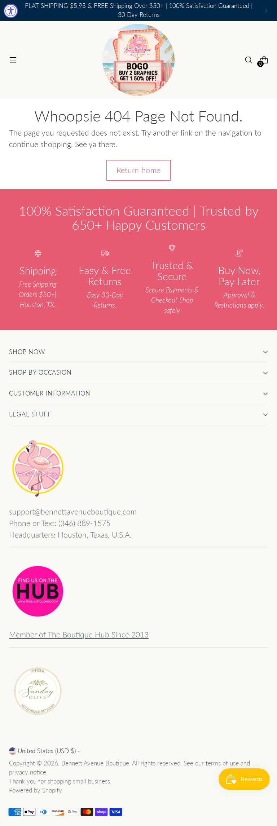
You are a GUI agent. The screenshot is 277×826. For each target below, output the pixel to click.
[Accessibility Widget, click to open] (11, 11)
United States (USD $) (47, 751)
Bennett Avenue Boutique (95, 763)
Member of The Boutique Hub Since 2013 (79, 634)
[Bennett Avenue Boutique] (138, 60)
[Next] (266, 10)
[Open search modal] (248, 60)
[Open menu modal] (12, 60)
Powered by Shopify (35, 790)
